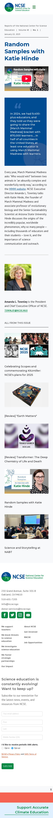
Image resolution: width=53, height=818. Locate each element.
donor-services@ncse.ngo (15, 608)
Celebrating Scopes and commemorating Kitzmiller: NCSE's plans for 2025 (23, 370)
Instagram (20, 615)
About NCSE (30, 626)
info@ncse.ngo (9, 604)
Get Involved (30, 632)
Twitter (12, 615)
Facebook (4, 615)
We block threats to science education (10, 638)
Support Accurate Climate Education (31, 809)
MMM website (17, 189)
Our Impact (7, 666)
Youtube (28, 615)
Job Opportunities (33, 642)
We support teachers (7, 628)
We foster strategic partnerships (8, 658)
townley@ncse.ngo (16, 310)
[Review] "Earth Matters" (21, 416)
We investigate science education (10, 648)
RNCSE (27, 637)
